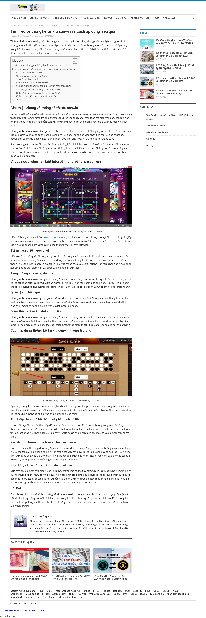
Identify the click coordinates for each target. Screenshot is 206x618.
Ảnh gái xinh (92, 18)
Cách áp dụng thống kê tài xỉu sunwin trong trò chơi (43, 85)
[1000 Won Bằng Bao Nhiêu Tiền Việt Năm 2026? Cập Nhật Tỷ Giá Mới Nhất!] (147, 44)
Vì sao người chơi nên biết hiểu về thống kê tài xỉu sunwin (46, 69)
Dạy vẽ (108, 18)
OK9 (125, 594)
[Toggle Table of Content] (73, 61)
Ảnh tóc (121, 18)
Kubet (52, 597)
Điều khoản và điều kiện (157, 132)
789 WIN (81, 594)
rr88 (127, 591)
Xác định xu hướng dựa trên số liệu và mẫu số (39, 93)
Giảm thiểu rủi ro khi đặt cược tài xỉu (35, 82)
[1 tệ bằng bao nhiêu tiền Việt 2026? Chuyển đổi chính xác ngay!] (29, 560)
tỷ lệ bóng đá (157, 594)
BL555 (134, 594)
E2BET (165, 591)
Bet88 (117, 594)
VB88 (156, 591)
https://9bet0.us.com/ (70, 597)
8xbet (50, 591)
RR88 (40, 591)
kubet (107, 591)
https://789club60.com (22, 591)
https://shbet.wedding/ (68, 591)
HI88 (71, 594)
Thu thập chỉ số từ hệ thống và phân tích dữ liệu (40, 89)
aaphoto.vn (36, 610)
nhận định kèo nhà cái (178, 594)
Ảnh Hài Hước (38, 18)
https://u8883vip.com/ (54, 594)
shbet (87, 591)
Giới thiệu (150, 138)
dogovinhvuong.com (13, 610)
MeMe (155, 18)
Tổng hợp (169, 18)
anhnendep (16, 594)
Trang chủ (19, 18)
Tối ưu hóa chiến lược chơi (30, 72)
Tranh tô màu (140, 18)
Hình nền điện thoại (65, 18)
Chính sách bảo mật (155, 125)
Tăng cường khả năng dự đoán (32, 76)
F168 (147, 591)
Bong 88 (117, 591)
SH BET (97, 591)
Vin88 (175, 591)
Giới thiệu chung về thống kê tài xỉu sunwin (38, 65)
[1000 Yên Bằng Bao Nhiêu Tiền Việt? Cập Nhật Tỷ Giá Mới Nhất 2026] (147, 56)
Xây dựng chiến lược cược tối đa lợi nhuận (37, 96)
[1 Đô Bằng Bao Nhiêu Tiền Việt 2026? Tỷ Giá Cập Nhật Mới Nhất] (71, 560)
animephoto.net (8, 616)
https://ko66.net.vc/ (99, 594)
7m (37, 597)
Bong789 (137, 591)
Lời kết (18, 99)
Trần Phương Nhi (25, 36)
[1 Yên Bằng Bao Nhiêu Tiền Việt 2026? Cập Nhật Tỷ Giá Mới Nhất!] (112, 560)
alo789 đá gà (32, 594)
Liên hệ (149, 145)
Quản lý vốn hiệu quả (28, 79)
